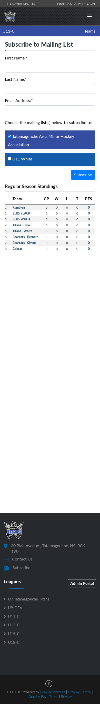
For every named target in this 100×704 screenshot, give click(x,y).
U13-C (13, 624)
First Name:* (16, 58)
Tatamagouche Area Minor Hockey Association (41, 140)
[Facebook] (49, 683)
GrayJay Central (79, 692)
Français (65, 4)
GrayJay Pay (37, 696)
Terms (53, 696)
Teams (89, 31)
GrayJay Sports (22, 4)
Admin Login (84, 4)
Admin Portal (82, 583)
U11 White (21, 159)
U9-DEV (15, 607)
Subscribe (83, 175)
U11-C (9, 31)
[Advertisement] (50, 318)
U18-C (13, 642)
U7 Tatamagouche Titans (28, 598)
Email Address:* (19, 100)
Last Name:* (16, 79)
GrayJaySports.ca (52, 692)
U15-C (13, 633)
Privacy (66, 696)
